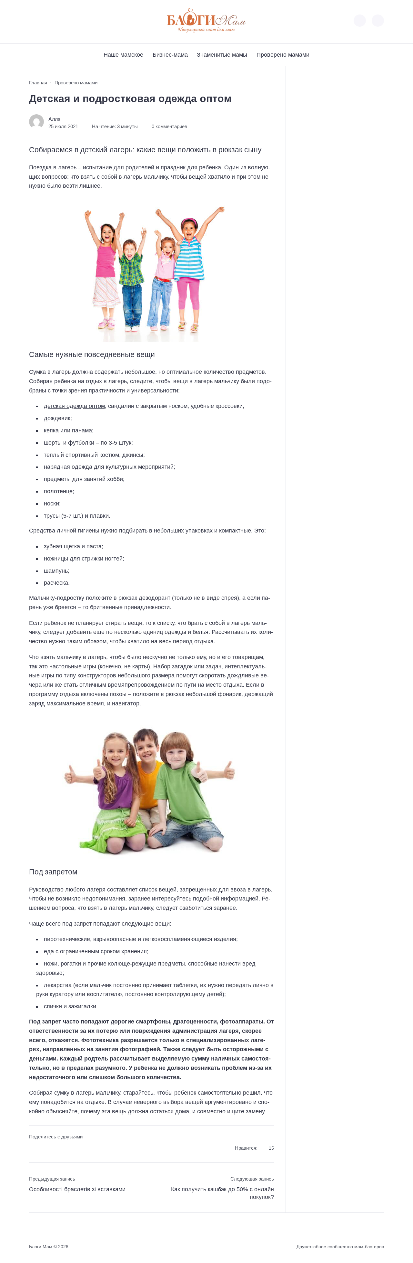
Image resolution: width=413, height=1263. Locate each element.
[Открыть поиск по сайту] (378, 20)
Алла (54, 119)
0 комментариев (169, 126)
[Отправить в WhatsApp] (70, 1149)
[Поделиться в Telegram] (46, 1149)
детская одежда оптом (74, 406)
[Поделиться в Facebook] (33, 1149)
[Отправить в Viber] (58, 1149)
